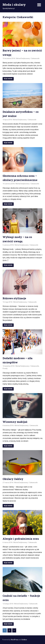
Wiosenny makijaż (15, 422)
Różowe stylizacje (14, 298)
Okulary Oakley (13, 479)
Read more (8, 79)
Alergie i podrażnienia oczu (21, 538)
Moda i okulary (14, 5)
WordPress (14, 639)
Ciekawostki (35, 58)
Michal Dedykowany (23, 58)
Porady (5, 368)
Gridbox (24, 639)
